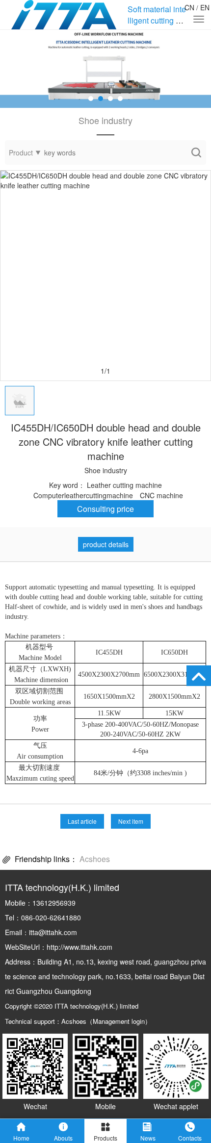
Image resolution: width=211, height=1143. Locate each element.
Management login (119, 1021)
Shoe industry (105, 470)
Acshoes (94, 858)
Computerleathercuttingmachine (83, 495)
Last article (82, 821)
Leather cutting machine (124, 485)
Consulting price (105, 508)
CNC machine (161, 495)
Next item (130, 821)
